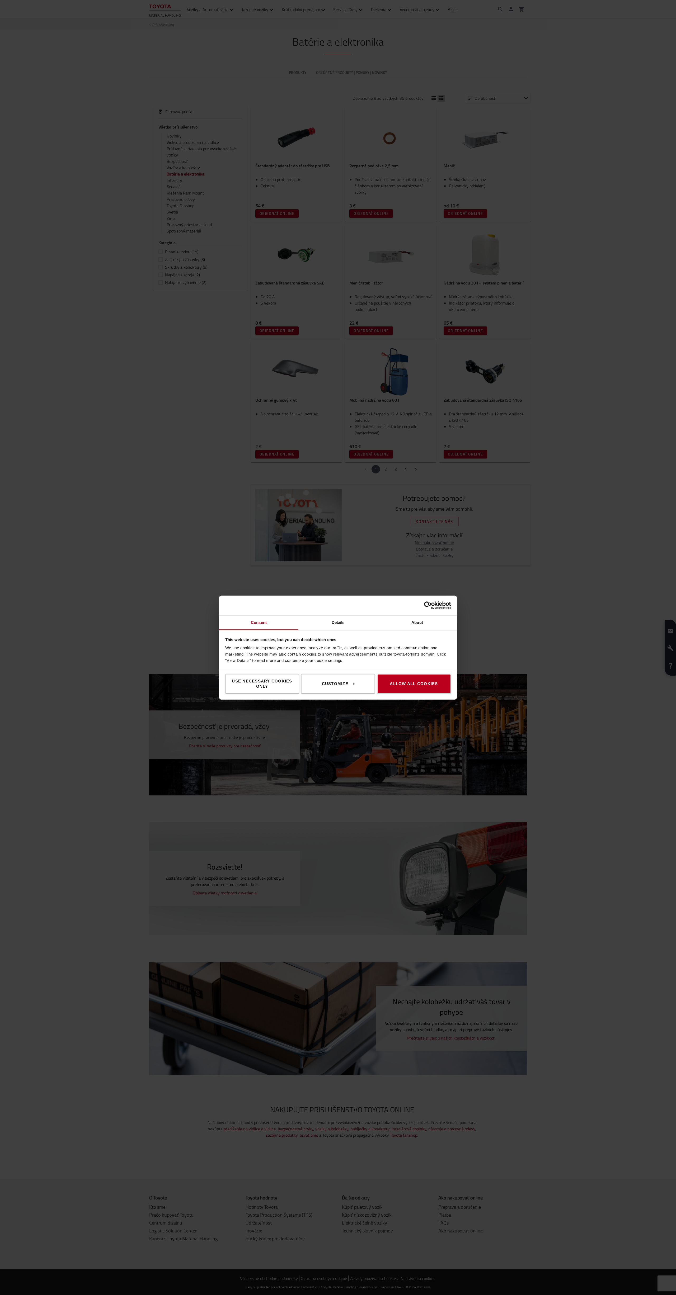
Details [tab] (338, 622)
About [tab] (417, 622)
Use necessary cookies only (262, 683)
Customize (335, 683)
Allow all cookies (414, 683)
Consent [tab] (259, 622)
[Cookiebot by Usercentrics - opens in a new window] (428, 605)
